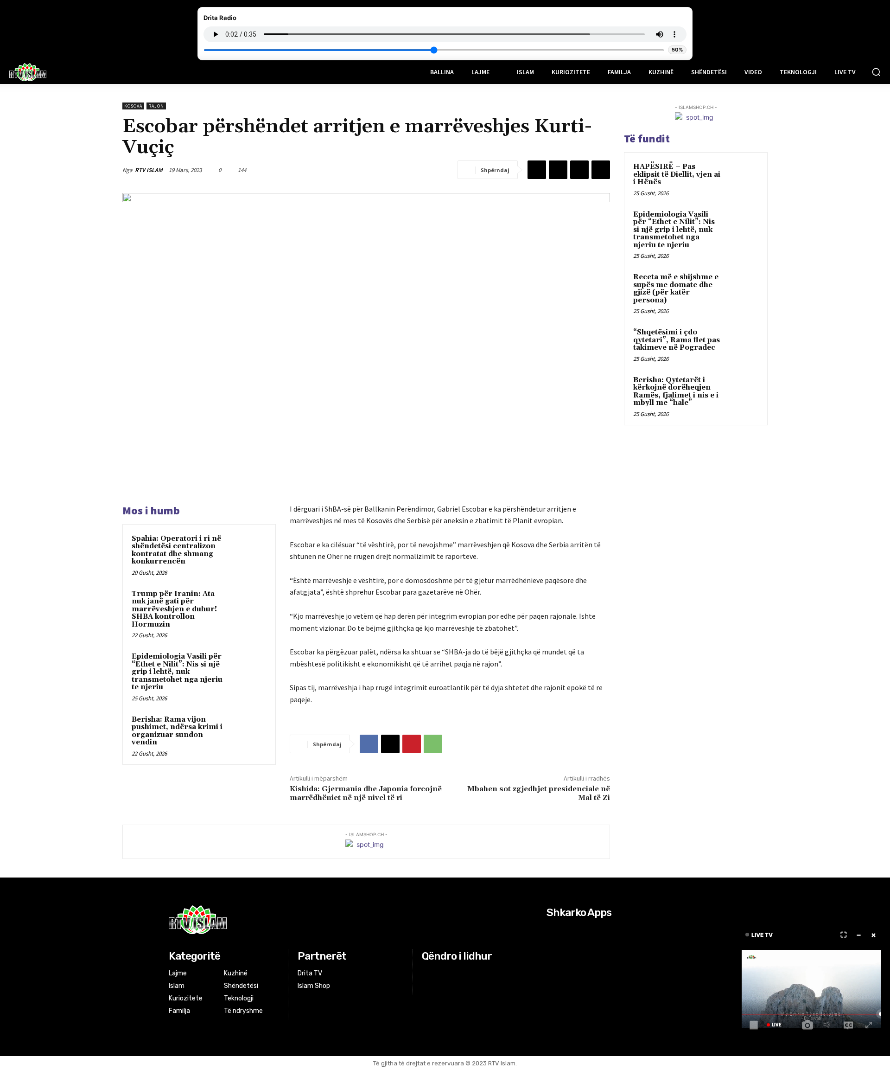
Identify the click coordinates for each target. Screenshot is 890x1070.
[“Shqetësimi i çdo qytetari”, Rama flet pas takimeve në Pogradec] (742, 343)
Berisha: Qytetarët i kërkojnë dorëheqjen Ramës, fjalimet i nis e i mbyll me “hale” (675, 392)
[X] (558, 169)
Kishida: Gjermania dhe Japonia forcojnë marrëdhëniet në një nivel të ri (366, 793)
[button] (876, 72)
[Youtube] (463, 974)
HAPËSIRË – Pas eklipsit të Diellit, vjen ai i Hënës (676, 174)
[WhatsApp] (600, 169)
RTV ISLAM (149, 170)
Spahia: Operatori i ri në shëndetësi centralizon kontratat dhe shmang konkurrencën (176, 550)
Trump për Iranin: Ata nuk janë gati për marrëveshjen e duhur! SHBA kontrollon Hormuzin (174, 609)
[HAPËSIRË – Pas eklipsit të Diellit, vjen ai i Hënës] (742, 177)
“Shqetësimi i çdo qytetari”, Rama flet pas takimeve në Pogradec (676, 340)
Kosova (133, 106)
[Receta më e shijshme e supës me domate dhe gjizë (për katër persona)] (742, 288)
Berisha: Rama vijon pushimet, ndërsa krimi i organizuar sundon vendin (177, 731)
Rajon (156, 106)
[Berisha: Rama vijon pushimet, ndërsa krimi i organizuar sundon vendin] (249, 732)
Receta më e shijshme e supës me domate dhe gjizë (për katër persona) (675, 289)
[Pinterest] (579, 169)
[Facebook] (537, 169)
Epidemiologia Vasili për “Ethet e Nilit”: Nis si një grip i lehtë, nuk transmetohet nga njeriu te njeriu (177, 672)
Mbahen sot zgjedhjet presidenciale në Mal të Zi (538, 793)
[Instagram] (439, 974)
